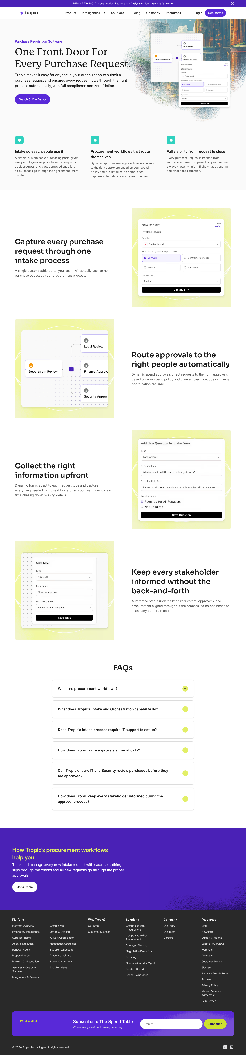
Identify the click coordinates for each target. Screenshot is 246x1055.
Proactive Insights (60, 955)
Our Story (169, 925)
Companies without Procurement (137, 937)
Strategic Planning (136, 945)
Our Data (93, 925)
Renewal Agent (21, 949)
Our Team (169, 931)
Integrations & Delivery (25, 977)
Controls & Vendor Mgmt (140, 963)
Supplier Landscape (61, 949)
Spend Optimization (61, 961)
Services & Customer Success (24, 969)
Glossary (207, 967)
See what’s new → (162, 3)
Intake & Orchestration (25, 961)
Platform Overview (23, 925)
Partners (206, 979)
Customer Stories (212, 961)
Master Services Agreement (211, 993)
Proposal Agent (21, 955)
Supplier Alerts (58, 967)
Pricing (135, 13)
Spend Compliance (137, 974)
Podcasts (207, 955)
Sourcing (131, 957)
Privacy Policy (210, 985)
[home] (37, 12)
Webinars (207, 949)
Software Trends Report (216, 973)
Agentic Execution (23, 943)
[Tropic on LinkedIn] (225, 1047)
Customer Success (99, 931)
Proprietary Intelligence (26, 931)
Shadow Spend (135, 969)
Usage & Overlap (60, 931)
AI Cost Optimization (62, 937)
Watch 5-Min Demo (32, 99)
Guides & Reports (212, 937)
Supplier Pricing (21, 937)
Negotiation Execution (139, 951)
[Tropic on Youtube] (231, 1047)
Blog (204, 925)
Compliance (57, 925)
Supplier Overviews (213, 943)
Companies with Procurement (135, 927)
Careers (168, 937)
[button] (70, 12)
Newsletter (208, 931)
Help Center (209, 1000)
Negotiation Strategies (63, 943)
